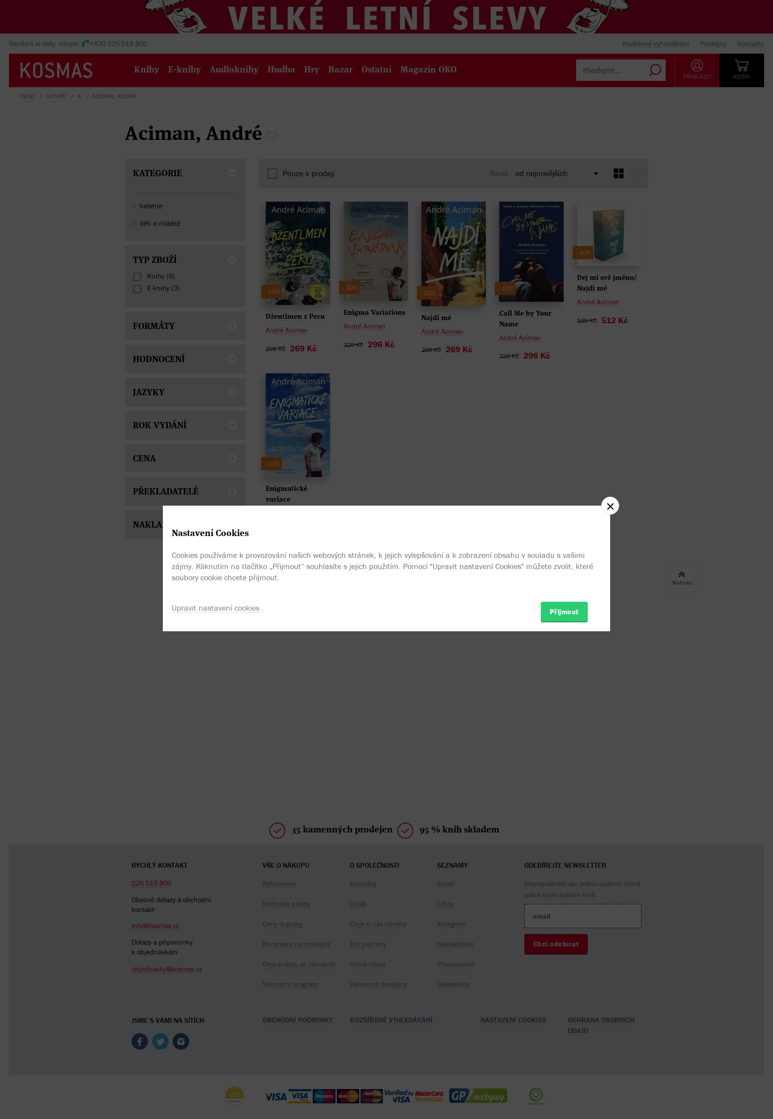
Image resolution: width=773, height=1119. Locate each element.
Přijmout (564, 611)
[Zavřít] (610, 506)
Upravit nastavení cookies (215, 608)
